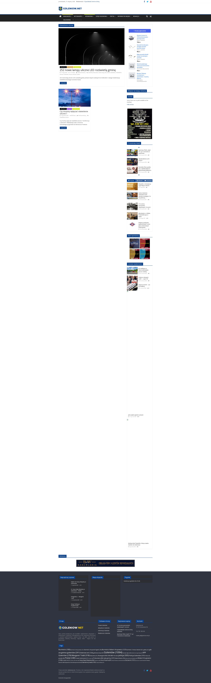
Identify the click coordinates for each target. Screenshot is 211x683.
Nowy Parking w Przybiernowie (75, 604)
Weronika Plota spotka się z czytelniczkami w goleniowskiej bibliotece (144, 159)
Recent (140, 180)
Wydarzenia (89, 16)
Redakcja (136, 16)
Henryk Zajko (127, 653)
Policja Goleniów (137, 655)
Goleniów (70, 67)
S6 (68, 660)
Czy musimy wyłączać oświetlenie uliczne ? (74, 112)
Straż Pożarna (106, 660)
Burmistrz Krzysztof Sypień (93, 649)
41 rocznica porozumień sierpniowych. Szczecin (144, 205)
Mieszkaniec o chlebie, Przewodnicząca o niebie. (144, 214)
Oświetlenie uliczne (64, 117)
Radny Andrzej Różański (131, 658)
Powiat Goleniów (102, 625)
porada (62, 658)
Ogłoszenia (67, 20)
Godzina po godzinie (129, 581)
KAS (133, 653)
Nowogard (102, 655)
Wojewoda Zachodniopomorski (73, 662)
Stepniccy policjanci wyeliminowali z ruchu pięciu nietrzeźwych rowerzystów (144, 225)
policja (123, 655)
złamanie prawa (89, 662)
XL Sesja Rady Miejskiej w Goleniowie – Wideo (78, 590)
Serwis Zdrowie (75, 660)
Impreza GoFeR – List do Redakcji (144, 285)
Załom (78, 74)
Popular (132, 180)
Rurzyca (74, 74)
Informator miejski (124, 16)
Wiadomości (67, 16)
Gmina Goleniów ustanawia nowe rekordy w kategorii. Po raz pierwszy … (144, 195)
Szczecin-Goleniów (141, 660)
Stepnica (97, 660)
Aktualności (78, 16)
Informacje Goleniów (103, 630)
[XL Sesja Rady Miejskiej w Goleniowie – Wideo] (65, 588)
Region (69, 109)
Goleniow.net (86, 653)
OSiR (110, 655)
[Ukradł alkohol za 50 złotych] (132, 150)
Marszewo (95, 72)
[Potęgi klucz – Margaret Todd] (65, 596)
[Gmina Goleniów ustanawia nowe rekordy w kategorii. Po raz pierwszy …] (132, 192)
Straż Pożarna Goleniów (118, 660)
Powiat (70, 658)
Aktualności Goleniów (104, 628)
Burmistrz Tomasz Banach (134, 649)
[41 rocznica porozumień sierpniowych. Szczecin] (132, 203)
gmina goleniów (70, 652)
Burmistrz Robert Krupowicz (114, 650)
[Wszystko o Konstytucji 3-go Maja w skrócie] (132, 183)
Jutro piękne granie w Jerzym (135, 415)
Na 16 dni (137, 581)
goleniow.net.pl (98, 653)
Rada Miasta (120, 658)
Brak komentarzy (81, 72)
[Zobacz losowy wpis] (150, 16)
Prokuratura (98, 658)
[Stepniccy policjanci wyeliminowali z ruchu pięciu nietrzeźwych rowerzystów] (132, 221)
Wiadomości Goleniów (104, 633)
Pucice (70, 74)
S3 (64, 660)
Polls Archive (130, 104)
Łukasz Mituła (100, 662)
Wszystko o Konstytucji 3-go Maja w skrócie (144, 184)
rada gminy (109, 658)
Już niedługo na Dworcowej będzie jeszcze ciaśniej (143, 270)
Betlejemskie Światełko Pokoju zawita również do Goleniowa (138, 544)
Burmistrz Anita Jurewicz (77, 649)
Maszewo (94, 655)
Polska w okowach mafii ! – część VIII (143, 278)
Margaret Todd (81, 655)
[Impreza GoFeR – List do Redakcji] (132, 284)
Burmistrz (64, 649)
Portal (112, 16)
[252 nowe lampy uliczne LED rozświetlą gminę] (91, 29)
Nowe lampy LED (102, 72)
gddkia (146, 649)
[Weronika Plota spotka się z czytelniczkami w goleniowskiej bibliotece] (132, 158)
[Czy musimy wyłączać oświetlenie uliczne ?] (75, 89)
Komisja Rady (138, 653)
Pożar (91, 658)
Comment (149, 180)
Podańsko (66, 74)
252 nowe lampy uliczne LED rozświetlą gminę (88, 70)
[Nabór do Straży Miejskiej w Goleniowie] (65, 581)
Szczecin (130, 660)
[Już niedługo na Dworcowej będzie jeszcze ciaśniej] (132, 267)
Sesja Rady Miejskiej (87, 660)
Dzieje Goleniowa (101, 16)
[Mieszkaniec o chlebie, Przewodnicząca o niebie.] (132, 212)
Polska (147, 655)
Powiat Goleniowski (82, 658)
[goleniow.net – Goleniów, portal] (60, 16)
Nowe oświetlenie (111, 72)
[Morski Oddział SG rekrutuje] (132, 167)
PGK (115, 655)
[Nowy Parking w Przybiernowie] (65, 603)
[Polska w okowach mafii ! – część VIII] (132, 276)
